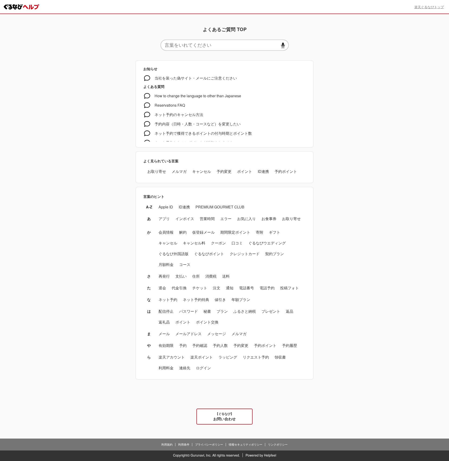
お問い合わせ (224, 416)
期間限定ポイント (235, 232)
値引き (220, 299)
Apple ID (166, 207)
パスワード (188, 311)
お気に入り (246, 218)
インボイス (184, 218)
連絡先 (184, 367)
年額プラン (241, 299)
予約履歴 (289, 345)
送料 (226, 276)
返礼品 (164, 322)
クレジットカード (245, 253)
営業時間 (207, 218)
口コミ (237, 243)
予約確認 (199, 345)
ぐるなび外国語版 (173, 253)
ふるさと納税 (244, 311)
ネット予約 (168, 299)
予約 (183, 345)
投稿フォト (289, 287)
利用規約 (167, 444)
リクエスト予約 (256, 357)
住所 (196, 276)
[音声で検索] (283, 45)
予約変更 (224, 171)
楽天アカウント (172, 357)
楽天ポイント (201, 357)
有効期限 (166, 345)
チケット (199, 287)
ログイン (203, 367)
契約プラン (274, 253)
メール (164, 333)
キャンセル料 (194, 243)
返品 (289, 311)
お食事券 (268, 218)
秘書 (207, 311)
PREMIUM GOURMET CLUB (220, 207)
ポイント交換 (207, 322)
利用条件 (183, 444)
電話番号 (246, 287)
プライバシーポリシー (209, 444)
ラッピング (227, 357)
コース (184, 264)
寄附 (259, 232)
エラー (226, 218)
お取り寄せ (156, 171)
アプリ (164, 218)
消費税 (211, 276)
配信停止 (166, 311)
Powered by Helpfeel (261, 455)
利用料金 (166, 367)
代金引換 (179, 287)
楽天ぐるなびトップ (429, 6)
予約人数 (220, 345)
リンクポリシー (278, 444)
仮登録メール (203, 232)
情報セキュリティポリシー (245, 444)
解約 (183, 232)
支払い (181, 276)
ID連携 (263, 171)
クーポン (218, 243)
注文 (216, 287)
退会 (162, 287)
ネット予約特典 (196, 299)
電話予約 (267, 287)
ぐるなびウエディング (267, 243)
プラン (222, 311)
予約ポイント (286, 171)
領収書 (280, 357)
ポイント (244, 171)
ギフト (274, 232)
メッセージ (216, 333)
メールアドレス (188, 333)
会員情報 (166, 232)
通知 (229, 287)
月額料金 (166, 264)
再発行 (164, 276)
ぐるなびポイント (209, 253)
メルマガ (179, 171)
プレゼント (270, 311)
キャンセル (201, 171)
